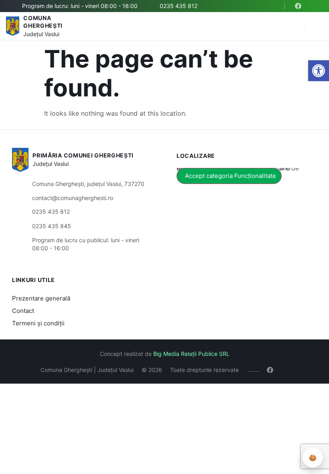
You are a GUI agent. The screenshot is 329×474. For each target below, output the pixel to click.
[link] (318, 70)
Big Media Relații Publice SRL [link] (191, 353)
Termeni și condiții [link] (38, 323)
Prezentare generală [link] (41, 298)
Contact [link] (23, 311)
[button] (295, 26)
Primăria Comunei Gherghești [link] (83, 155)
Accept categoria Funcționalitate (230, 176)
